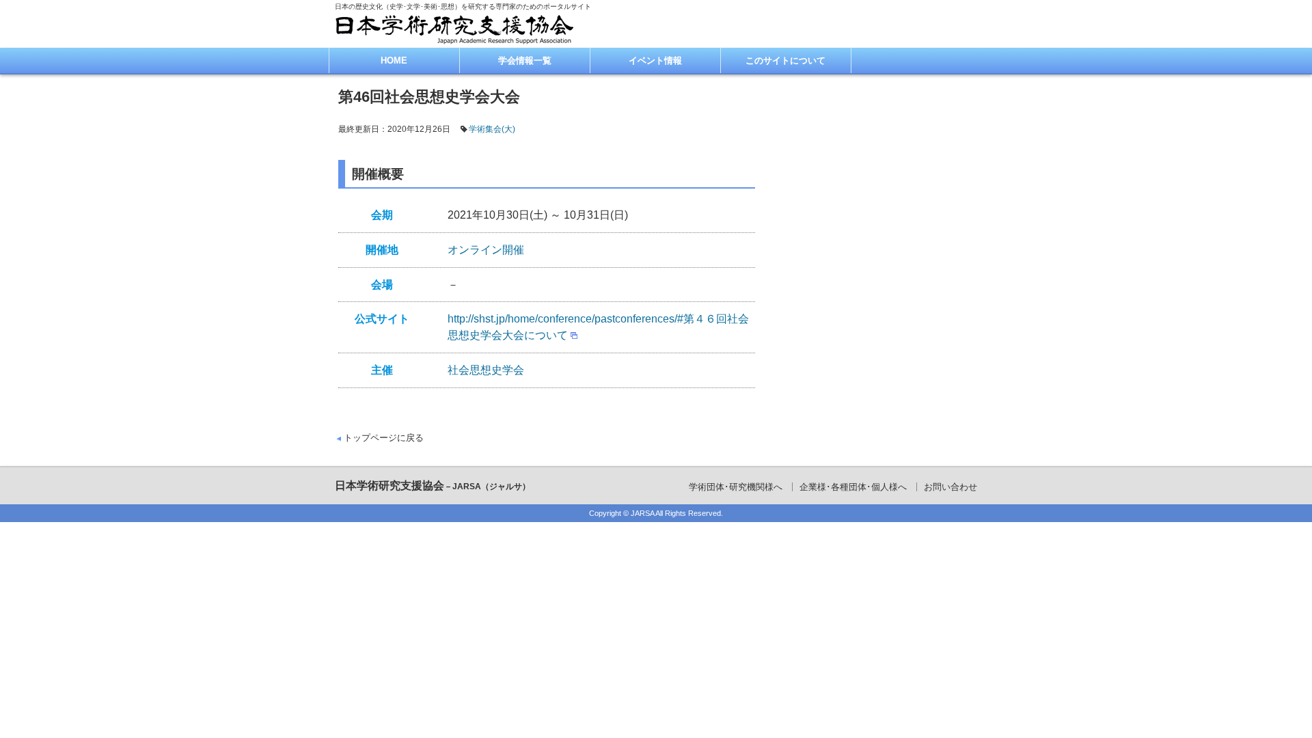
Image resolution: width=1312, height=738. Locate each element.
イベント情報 (655, 60)
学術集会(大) (492, 129)
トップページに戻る (384, 438)
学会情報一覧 (524, 60)
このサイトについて (785, 60)
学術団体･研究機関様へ (735, 486)
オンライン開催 (486, 250)
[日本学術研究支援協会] (454, 29)
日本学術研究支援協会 (432, 485)
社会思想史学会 (486, 370)
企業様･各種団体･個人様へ (853, 486)
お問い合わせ (950, 486)
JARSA (642, 513)
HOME (394, 60)
